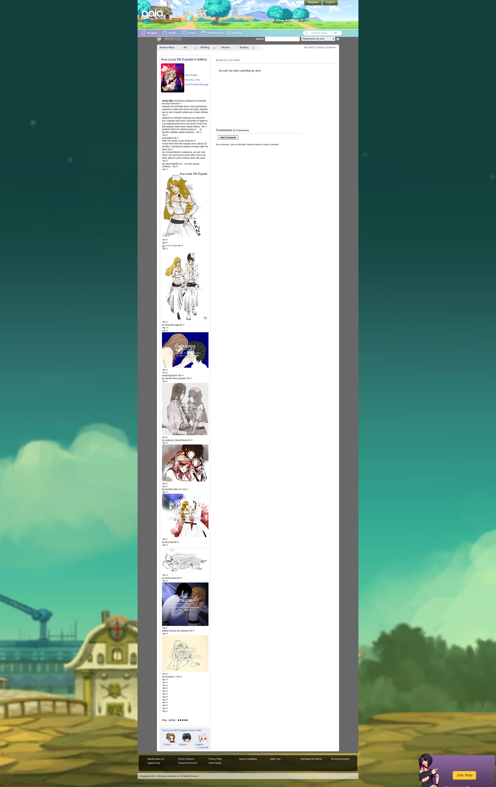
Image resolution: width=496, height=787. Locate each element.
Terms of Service (186, 759)
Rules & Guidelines (248, 759)
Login (330, 3)
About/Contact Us (155, 759)
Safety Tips (275, 759)
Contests (319, 47)
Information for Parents (311, 759)
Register (313, 3)
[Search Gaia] (307, 33)
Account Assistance (340, 759)
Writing (205, 47)
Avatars (243, 47)
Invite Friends (215, 763)
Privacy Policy (215, 759)
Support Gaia (153, 763)
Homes (225, 47)
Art (185, 47)
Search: (260, 39)
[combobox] (322, 33)
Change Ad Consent (187, 763)
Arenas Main (166, 47)
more (195, 47)
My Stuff (308, 47)
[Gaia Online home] (153, 14)
